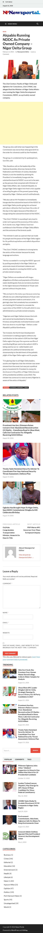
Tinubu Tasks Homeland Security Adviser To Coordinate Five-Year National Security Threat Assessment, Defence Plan (21, 471)
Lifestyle (7, 877)
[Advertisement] (21, 123)
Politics (6, 892)
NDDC (26, 387)
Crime (6, 859)
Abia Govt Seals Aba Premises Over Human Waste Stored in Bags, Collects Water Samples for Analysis (29, 674)
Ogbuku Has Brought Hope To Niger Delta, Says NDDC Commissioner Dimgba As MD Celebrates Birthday (20, 510)
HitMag (24, 930)
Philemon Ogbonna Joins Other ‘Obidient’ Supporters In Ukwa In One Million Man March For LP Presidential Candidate (29, 770)
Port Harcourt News (11, 896)
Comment (7, 583)
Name (6, 612)
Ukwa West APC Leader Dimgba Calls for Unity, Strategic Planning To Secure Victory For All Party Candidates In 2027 (29, 692)
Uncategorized (9, 903)
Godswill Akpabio (16, 387)
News (4, 31)
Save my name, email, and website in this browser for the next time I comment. (21, 647)
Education (8, 866)
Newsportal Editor (23, 52)
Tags (29, 759)
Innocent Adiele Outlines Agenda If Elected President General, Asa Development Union (29, 835)
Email (6, 623)
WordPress (15, 930)
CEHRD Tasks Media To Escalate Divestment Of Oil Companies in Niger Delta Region (28, 804)
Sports (6, 899)
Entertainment (9, 870)
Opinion (7, 888)
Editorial (7, 862)
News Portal (19, 927)
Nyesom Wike (9, 885)
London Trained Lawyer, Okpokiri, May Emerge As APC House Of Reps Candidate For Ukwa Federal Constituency (28, 787)
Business (7, 855)
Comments (19, 759)
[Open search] (37, 23)
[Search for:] (21, 750)
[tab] (8, 759)
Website (6, 633)
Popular (8, 759)
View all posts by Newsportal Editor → (26, 556)
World (6, 907)
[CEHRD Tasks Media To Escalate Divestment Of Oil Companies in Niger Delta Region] (10, 801)
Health (6, 873)
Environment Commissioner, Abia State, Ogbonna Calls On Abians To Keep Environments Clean (29, 819)
